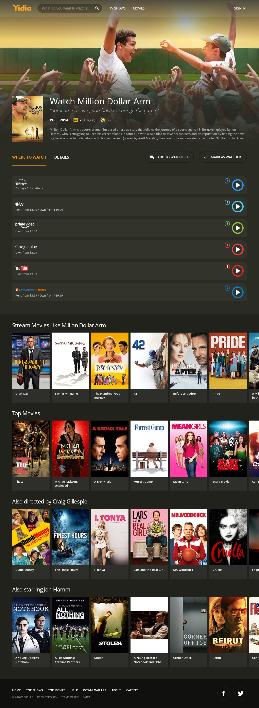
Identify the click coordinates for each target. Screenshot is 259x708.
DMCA (86, 697)
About (116, 690)
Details (61, 157)
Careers (132, 690)
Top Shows (34, 690)
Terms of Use (70, 697)
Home (16, 690)
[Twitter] (240, 693)
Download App (94, 690)
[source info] (226, 180)
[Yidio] (22, 9)
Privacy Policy (47, 697)
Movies (139, 8)
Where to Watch (29, 157)
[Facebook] (223, 693)
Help (74, 690)
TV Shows (117, 8)
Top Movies (56, 690)
